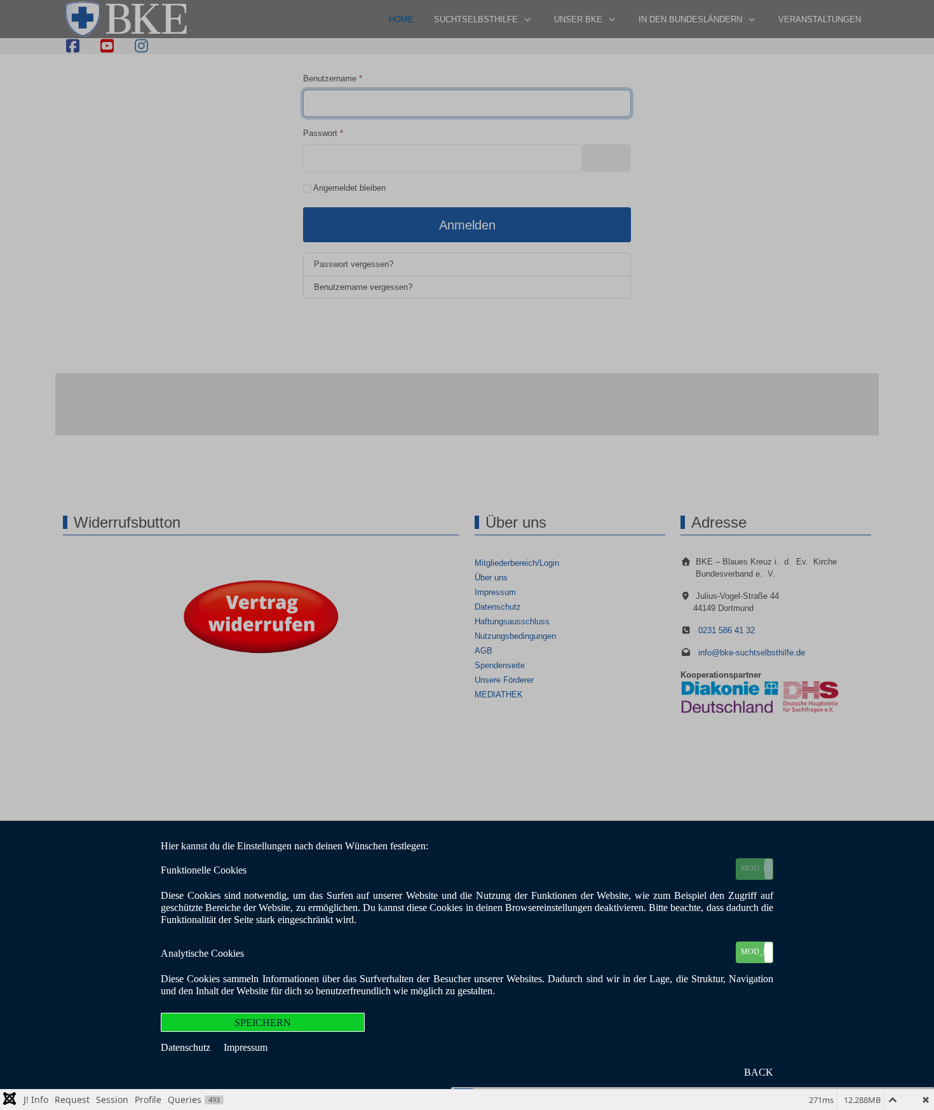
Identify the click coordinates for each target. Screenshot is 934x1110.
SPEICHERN (262, 1022)
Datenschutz (187, 1047)
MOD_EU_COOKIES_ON (757, 868)
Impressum (245, 1047)
